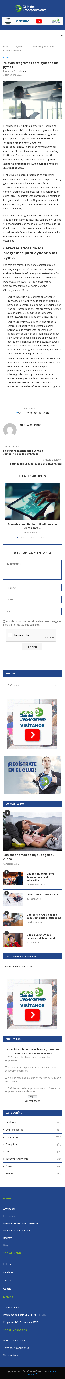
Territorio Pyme (11, 1307)
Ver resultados (32, 1100)
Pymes (19, 46)
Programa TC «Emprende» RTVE (20, 1322)
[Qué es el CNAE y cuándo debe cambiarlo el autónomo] (13, 919)
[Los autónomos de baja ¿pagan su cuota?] (32, 831)
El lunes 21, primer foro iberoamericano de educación (40, 877)
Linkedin (7, 1264)
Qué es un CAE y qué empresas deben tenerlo (41, 936)
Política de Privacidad (14, 1340)
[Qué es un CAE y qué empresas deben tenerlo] (13, 940)
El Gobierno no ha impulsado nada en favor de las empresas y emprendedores (33, 1090)
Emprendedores (33, 1129)
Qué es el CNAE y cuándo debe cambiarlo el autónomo (44, 916)
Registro (7, 1237)
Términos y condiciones (16, 1347)
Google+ (8, 1288)
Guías (33, 1151)
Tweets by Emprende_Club (17, 966)
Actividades (9, 1208)
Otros (33, 1166)
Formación (9, 1216)
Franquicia (33, 1144)
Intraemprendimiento (33, 1158)
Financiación (33, 1137)
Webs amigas (10, 1355)
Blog (5, 1245)
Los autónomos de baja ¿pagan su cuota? (28, 857)
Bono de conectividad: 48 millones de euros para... (32, 526)
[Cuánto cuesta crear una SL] (13, 899)
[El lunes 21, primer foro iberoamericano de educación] (13, 878)
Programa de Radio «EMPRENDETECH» (24, 1314)
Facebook (8, 1272)
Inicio (5, 46)
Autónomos (33, 1122)
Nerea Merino (20, 71)
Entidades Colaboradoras (16, 1230)
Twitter (7, 1280)
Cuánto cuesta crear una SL (43, 894)
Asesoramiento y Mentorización (20, 1223)
